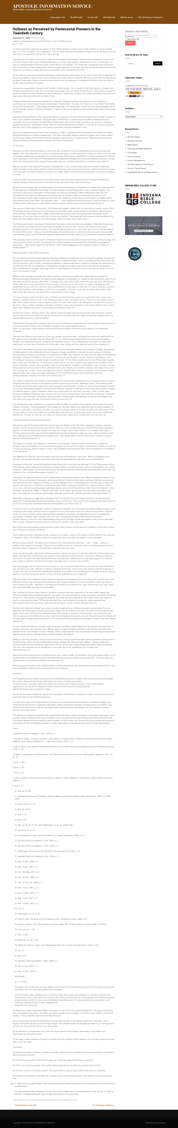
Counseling (132, 153)
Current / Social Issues (136, 168)
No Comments (38, 38)
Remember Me (133, 39)
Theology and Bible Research (139, 149)
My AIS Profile (76, 17)
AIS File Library (126, 17)
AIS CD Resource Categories (150, 17)
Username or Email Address (136, 31)
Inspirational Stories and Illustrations (142, 172)
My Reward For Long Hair (24, 1105)
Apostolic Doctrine (134, 141)
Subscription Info (57, 17)
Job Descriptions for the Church (140, 164)
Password (129, 36)
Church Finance (133, 156)
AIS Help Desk (109, 17)
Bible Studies (132, 145)
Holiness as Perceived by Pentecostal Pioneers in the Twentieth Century (47, 1100)
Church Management (136, 160)
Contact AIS (93, 17)
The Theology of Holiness (104, 1105)
